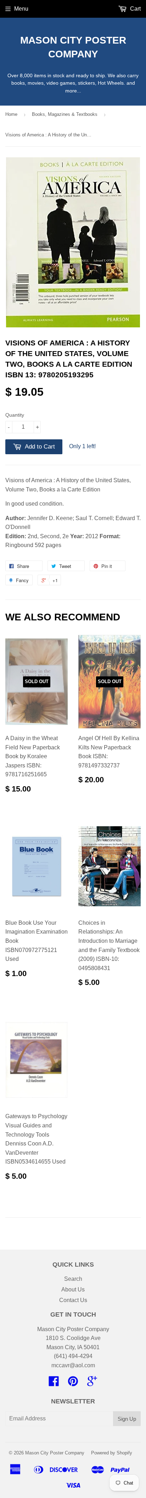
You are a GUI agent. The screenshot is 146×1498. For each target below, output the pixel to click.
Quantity (14, 415)
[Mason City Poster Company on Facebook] (54, 1383)
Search (73, 1279)
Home (11, 114)
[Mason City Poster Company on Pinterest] (73, 1383)
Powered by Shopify (111, 1452)
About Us (73, 1289)
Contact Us (73, 1300)
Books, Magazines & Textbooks (64, 114)
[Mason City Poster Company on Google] (92, 1383)
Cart (135, 9)
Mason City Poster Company (73, 47)
